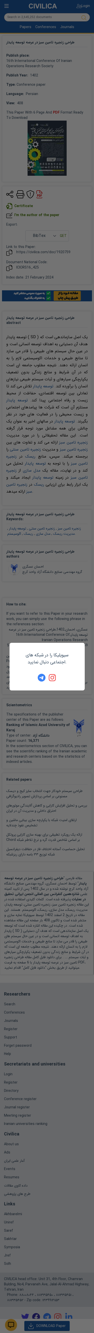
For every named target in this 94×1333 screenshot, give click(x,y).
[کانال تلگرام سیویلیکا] (42, 678)
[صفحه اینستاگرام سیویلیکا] (53, 678)
